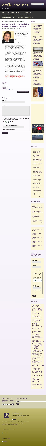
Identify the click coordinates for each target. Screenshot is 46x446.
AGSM (37, 370)
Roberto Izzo (35, 330)
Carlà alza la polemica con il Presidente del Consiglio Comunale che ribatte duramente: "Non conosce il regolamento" (37, 78)
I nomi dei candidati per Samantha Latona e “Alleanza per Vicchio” (37, 220)
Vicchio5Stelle (35, 315)
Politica (33, 372)
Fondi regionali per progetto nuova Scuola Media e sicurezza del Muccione (37, 28)
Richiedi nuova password (37, 270)
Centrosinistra (35, 350)
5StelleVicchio (38, 371)
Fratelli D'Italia (4, 82)
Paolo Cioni (38, 372)
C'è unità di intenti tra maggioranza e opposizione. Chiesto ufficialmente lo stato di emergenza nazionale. (37, 171)
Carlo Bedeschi (4, 88)
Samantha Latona (37, 385)
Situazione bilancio (39, 71)
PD (39, 378)
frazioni (38, 317)
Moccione (35, 35)
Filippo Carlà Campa (36, 97)
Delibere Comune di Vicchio (8, 17)
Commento (4, 105)
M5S (39, 328)
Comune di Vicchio (36, 321)
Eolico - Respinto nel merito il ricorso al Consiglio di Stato (38, 42)
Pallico (37, 36)
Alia (36, 362)
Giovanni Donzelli (5, 86)
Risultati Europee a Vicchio (37, 233)
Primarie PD (35, 307)
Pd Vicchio (37, 327)
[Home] (16, 5)
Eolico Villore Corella (37, 346)
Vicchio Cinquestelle (35, 359)
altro (42, 222)
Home (3, 12)
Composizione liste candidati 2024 (14, 12)
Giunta (33, 377)
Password (34, 265)
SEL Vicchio (4, 83)
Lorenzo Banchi (36, 99)
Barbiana (40, 375)
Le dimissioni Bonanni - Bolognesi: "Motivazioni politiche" (36, 216)
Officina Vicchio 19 (37, 380)
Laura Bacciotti (34, 383)
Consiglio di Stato (36, 52)
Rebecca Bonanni (35, 374)
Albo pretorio (27, 12)
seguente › (40, 196)
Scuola (39, 362)
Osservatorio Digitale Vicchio (37, 364)
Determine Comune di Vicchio (9, 15)
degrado (35, 338)
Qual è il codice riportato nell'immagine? (11, 125)
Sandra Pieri (37, 319)
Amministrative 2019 (38, 342)
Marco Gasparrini (36, 305)
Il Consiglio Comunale (23, 15)
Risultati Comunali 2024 (37, 229)
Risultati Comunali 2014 (37, 241)
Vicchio (35, 375)
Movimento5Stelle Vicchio (38, 366)
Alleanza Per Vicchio (37, 362)
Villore (41, 333)
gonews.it (16, 35)
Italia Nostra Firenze (36, 339)
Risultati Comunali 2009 (37, 246)
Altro (42, 387)
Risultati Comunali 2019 (37, 237)
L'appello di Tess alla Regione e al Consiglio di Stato (37, 193)
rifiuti (35, 316)
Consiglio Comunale (36, 335)
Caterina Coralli (4, 87)
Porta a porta (39, 353)
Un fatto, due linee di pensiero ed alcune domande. (38, 57)
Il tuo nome (4, 100)
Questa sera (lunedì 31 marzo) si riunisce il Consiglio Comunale (37, 166)
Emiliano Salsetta (36, 337)
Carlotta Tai (37, 333)
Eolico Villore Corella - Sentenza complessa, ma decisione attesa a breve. (37, 189)
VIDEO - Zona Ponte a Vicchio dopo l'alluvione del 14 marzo (37, 185)
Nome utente (35, 260)
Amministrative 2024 (36, 332)
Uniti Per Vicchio (5, 84)
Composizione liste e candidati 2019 (25, 17)
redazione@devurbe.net (10, 429)
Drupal (8, 438)
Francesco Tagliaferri (35, 324)
